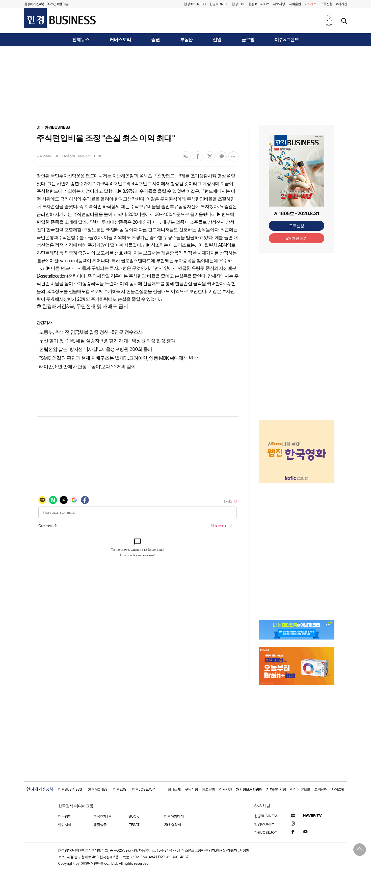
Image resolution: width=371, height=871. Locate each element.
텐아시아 (64, 824)
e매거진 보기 (297, 238)
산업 (217, 39)
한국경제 (64, 816)
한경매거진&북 (34, 4)
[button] (329, 20)
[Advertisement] (185, 84)
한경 (195, 4)
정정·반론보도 (300, 789)
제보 (311, 4)
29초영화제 (172, 824)
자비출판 (295, 4)
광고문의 (208, 789)
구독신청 (326, 4)
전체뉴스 (80, 39)
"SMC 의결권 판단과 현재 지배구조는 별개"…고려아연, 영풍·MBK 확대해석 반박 (118, 358)
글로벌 (248, 39)
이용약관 (225, 789)
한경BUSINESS (57, 127)
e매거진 (341, 4)
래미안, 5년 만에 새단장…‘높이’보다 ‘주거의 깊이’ (87, 367)
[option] (296, 451)
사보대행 (279, 4)
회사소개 (174, 789)
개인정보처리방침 (249, 789)
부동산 (186, 39)
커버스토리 (120, 39)
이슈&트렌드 (287, 39)
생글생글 (100, 824)
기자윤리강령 (276, 789)
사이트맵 (337, 789)
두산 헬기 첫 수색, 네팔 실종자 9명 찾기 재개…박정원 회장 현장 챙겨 (107, 341)
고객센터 (320, 789)
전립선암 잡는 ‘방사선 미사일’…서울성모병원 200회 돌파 (95, 349)
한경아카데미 (174, 816)
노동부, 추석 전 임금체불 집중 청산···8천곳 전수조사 (90, 332)
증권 (155, 39)
